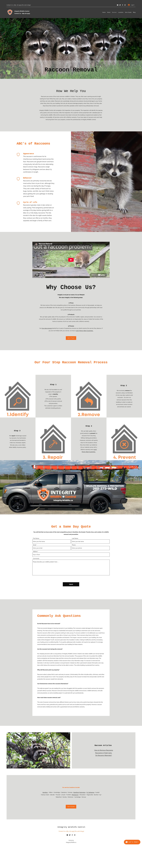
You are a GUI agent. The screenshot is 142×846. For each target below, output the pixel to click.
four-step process (47, 328)
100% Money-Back (81, 330)
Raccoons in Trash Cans (103, 753)
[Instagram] (125, 5)
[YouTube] (117, 5)
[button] (120, 12)
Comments (36, 558)
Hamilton (45, 792)
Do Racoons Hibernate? (103, 755)
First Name (36, 538)
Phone (74, 545)
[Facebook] (122, 5)
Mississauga (75, 794)
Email (34, 545)
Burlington (82, 792)
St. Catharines (90, 792)
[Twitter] (120, 5)
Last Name (75, 538)
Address (35, 551)
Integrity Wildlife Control (71, 827)
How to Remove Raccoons (103, 750)
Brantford (76, 792)
